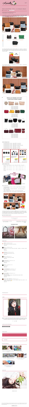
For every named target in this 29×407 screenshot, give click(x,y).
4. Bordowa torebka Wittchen (14, 136)
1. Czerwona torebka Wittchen (14, 114)
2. (14, 107)
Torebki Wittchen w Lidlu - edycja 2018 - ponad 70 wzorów (13, 145)
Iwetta (5, 247)
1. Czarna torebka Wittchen (14, 123)
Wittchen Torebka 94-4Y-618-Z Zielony (21, 39)
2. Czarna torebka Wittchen (14, 124)
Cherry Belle (5, 252)
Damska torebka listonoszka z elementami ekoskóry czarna (15, 45)
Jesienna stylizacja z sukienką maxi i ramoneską (7, 221)
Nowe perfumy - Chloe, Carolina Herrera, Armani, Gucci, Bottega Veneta (21, 222)
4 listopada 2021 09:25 (11, 252)
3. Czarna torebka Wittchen (14, 125)
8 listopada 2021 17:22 (12, 273)
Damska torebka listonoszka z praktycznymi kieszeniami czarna (9, 39)
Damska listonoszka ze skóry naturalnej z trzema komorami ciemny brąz (15, 39)
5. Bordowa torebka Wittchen (14, 137)
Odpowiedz (5, 254)
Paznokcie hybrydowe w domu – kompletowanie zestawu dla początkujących (8, 366)
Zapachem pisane (6, 260)
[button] (21, 1)
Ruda (4, 256)
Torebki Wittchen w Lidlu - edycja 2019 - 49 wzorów (12, 144)
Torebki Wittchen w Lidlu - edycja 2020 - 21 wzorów (12, 143)
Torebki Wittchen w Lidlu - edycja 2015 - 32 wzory (12, 148)
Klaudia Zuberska (6, 273)
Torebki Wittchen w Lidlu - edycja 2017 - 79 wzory (12, 146)
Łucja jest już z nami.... (20, 351)
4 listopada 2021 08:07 (9, 247)
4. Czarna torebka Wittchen (14, 126)
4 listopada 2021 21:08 (12, 260)
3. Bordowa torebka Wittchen (14, 135)
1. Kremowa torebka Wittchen (14, 106)
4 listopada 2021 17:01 (8, 256)
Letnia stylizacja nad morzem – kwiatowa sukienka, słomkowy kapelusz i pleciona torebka (8, 351)
